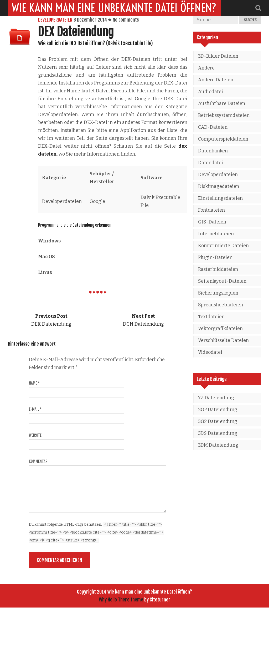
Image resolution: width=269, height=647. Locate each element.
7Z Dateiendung (216, 398)
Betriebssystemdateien (224, 115)
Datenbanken (213, 151)
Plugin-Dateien (215, 257)
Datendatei (210, 163)
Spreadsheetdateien (220, 305)
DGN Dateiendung (143, 320)
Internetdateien (216, 234)
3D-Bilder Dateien (218, 56)
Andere (206, 68)
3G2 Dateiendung (217, 421)
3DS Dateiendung (217, 433)
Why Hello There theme (121, 600)
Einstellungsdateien (220, 198)
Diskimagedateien (218, 186)
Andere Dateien (215, 80)
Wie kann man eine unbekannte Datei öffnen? (114, 8)
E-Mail (35, 409)
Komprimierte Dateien (223, 245)
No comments (126, 20)
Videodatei (210, 352)
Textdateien (211, 317)
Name (34, 383)
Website (35, 435)
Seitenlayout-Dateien (222, 281)
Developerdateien (55, 20)
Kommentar (38, 461)
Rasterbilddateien (218, 269)
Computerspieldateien (223, 139)
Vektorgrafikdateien (220, 328)
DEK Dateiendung (51, 320)
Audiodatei (210, 91)
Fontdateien (211, 210)
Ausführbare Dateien (221, 103)
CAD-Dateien (212, 127)
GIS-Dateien (212, 222)
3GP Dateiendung (217, 409)
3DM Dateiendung (218, 445)
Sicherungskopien (218, 293)
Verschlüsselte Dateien (223, 340)
